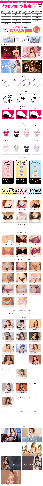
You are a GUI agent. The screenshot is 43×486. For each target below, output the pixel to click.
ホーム (2, 0)
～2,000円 (21, 227)
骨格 (37, 14)
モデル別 (6, 20)
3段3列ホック (31, 313)
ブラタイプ (16, 14)
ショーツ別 (27, 20)
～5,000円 (21, 230)
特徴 (16, 20)
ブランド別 (16, 23)
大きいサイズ (6, 23)
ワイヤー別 (27, 23)
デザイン (26, 14)
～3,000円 (35, 227)
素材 (37, 17)
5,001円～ (35, 230)
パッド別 (36, 20)
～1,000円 (8, 227)
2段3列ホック (11, 313)
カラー (6, 17)
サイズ (6, 14)
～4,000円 (8, 230)
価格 (26, 17)
